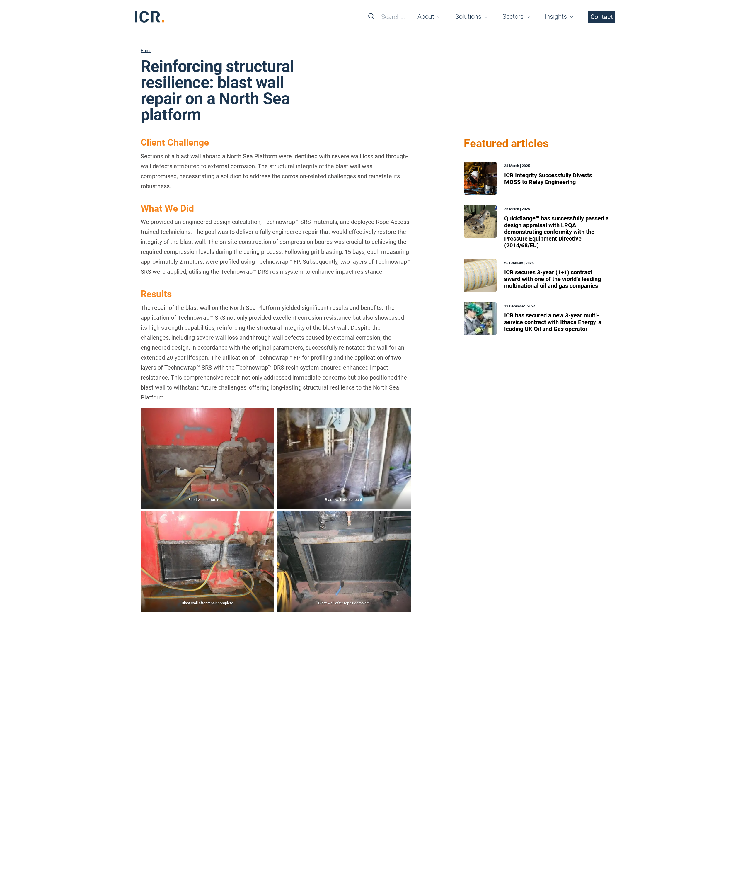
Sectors (513, 16)
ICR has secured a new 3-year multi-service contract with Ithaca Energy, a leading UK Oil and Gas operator (552, 322)
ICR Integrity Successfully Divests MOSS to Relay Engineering (548, 179)
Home (146, 50)
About (425, 16)
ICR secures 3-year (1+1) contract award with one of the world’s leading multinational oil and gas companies (552, 279)
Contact (601, 17)
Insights (556, 16)
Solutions (468, 16)
